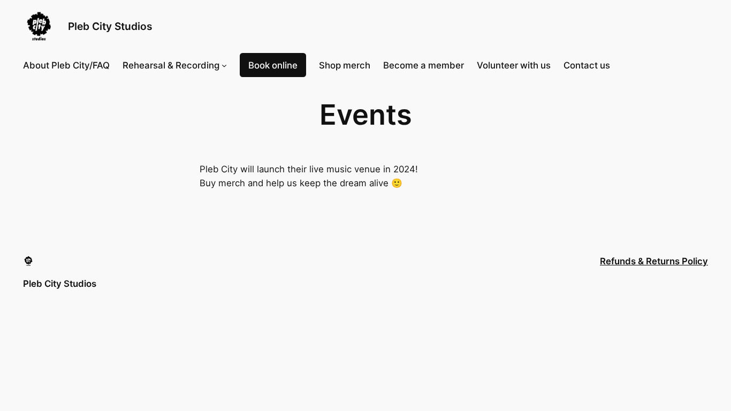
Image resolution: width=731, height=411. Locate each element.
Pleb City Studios (110, 26)
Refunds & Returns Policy (654, 261)
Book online (273, 65)
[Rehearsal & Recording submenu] (224, 65)
